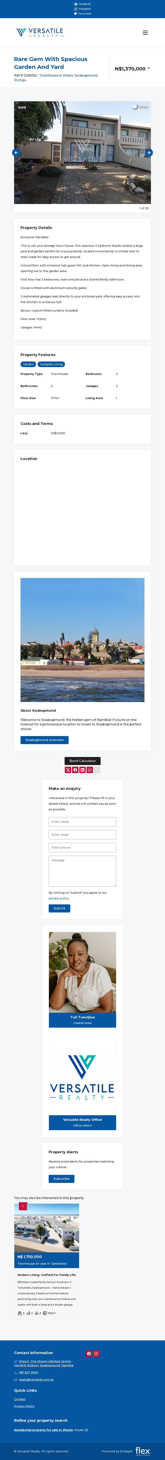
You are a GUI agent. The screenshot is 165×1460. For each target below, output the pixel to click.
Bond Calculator (82, 761)
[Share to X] (68, 770)
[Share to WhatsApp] (90, 770)
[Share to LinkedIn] (82, 770)
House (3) (81, 1430)
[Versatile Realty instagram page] (96, 1353)
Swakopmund (85, 75)
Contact (20, 1399)
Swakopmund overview (44, 740)
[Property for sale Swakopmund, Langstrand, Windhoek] (40, 33)
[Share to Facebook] (75, 770)
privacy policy (59, 898)
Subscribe (62, 1179)
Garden (28, 364)
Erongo (20, 80)
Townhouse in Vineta (56, 75)
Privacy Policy (24, 1406)
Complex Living (51, 364)
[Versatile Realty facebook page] (89, 1353)
